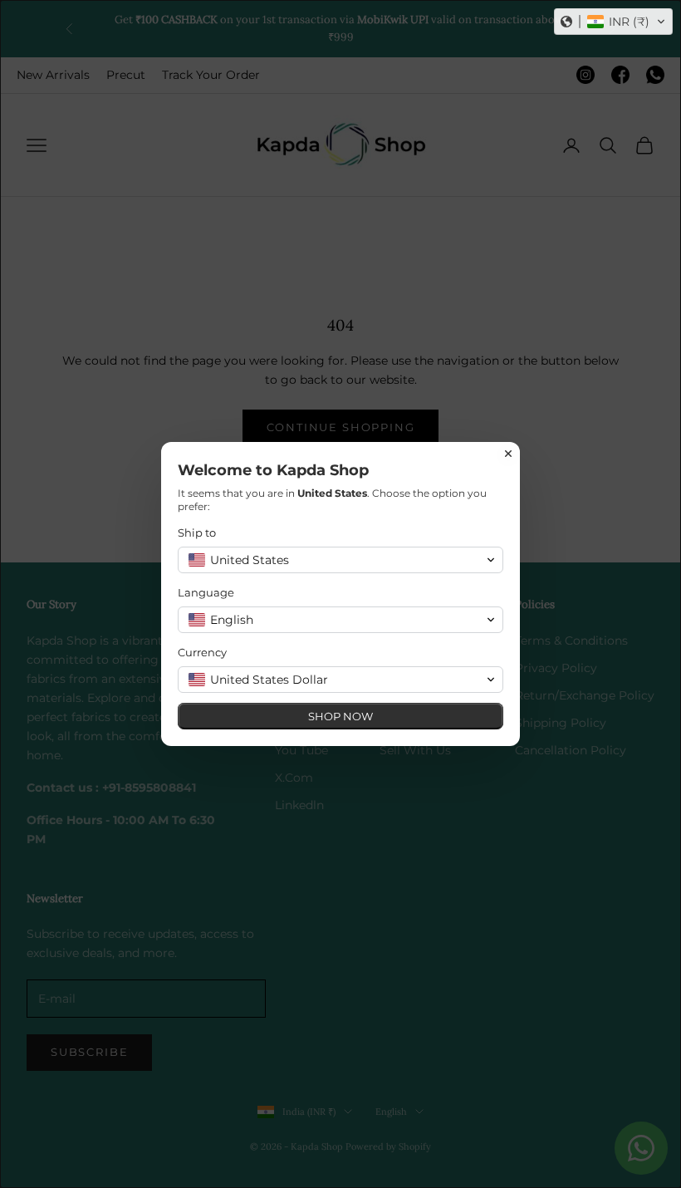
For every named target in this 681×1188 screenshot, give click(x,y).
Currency (202, 652)
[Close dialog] (508, 453)
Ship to (197, 532)
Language (206, 592)
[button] (613, 21)
